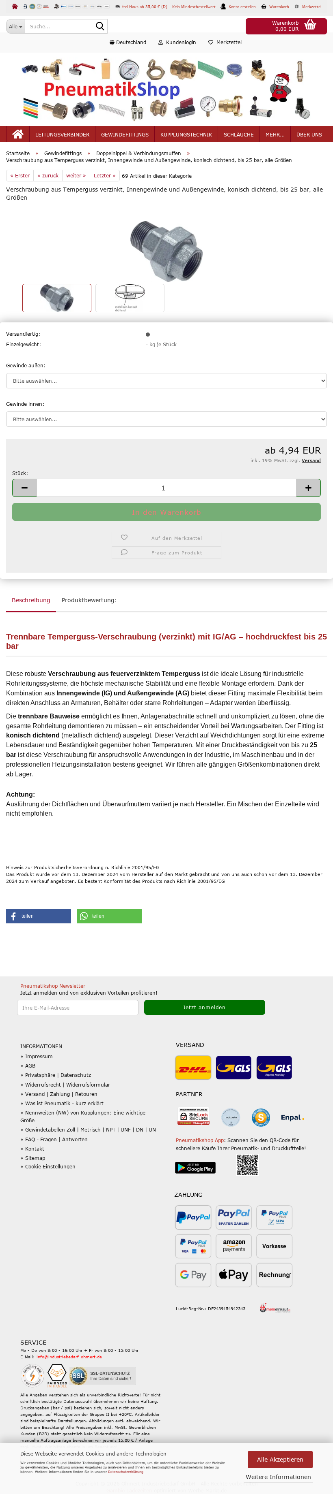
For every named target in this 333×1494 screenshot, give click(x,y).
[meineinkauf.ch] (275, 1306)
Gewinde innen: (25, 404)
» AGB (27, 1065)
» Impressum (36, 1056)
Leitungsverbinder (62, 134)
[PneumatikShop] (166, 89)
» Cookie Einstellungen (48, 1166)
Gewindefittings (125, 134)
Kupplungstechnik (186, 134)
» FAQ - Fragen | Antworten (54, 1139)
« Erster (20, 175)
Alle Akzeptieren (280, 1459)
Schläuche (239, 134)
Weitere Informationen (278, 1476)
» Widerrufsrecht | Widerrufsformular (65, 1084)
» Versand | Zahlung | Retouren (58, 1094)
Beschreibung (31, 600)
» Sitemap (32, 1158)
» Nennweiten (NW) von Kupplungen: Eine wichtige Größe (82, 1116)
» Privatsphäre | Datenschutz (55, 1075)
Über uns (309, 134)
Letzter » (105, 175)
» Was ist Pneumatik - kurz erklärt (62, 1103)
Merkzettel (227, 42)
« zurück (47, 175)
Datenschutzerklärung (125, 1472)
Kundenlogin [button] (179, 42)
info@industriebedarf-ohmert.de (69, 1356)
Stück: (20, 473)
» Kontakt (32, 1148)
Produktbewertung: (89, 600)
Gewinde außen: (25, 365)
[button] (128, 42)
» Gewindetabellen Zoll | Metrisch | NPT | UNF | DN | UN (88, 1129)
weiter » (76, 175)
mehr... (275, 134)
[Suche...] (100, 26)
